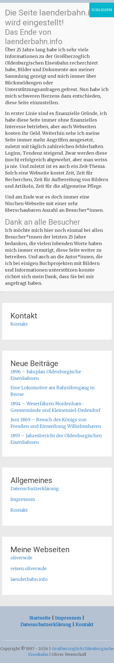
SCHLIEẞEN (102, 10)
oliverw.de (21, 557)
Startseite (40, 618)
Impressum (23, 499)
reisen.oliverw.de (29, 568)
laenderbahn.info (29, 579)
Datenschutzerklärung (35, 488)
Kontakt (19, 324)
